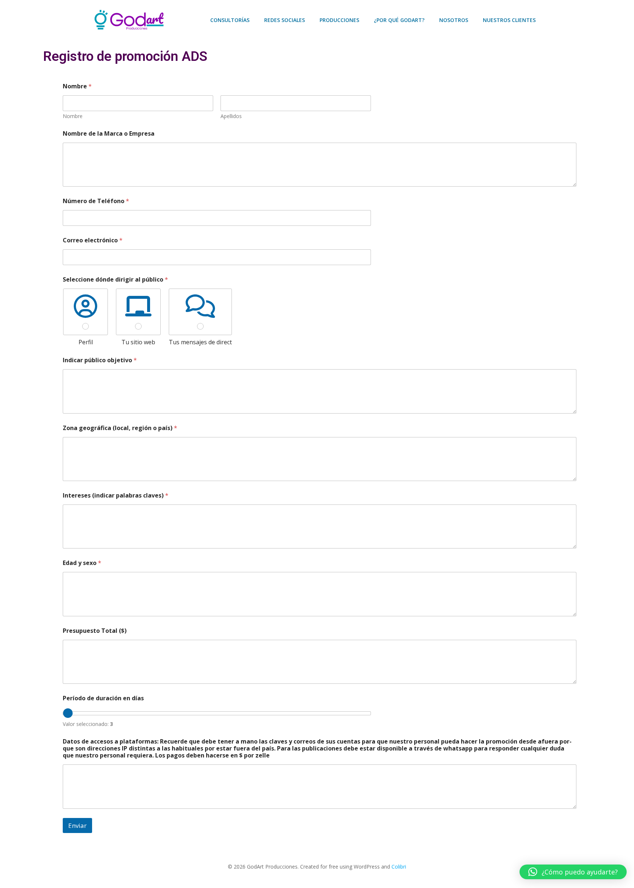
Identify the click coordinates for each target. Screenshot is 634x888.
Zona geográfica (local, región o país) (120, 428)
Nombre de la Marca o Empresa (108, 133)
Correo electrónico (93, 240)
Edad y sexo (82, 562)
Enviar (77, 825)
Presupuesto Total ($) (95, 630)
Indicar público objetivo (100, 360)
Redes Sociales (284, 19)
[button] (573, 872)
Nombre (73, 116)
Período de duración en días (103, 698)
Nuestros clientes (509, 19)
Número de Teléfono (96, 201)
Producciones (339, 19)
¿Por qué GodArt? (399, 19)
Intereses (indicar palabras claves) (115, 495)
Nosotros (453, 19)
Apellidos (231, 116)
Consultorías (229, 19)
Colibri (398, 866)
